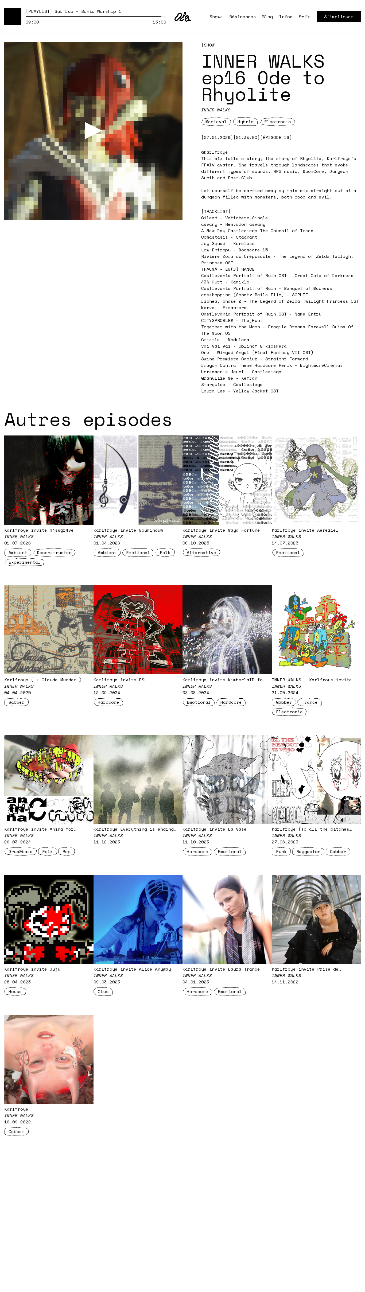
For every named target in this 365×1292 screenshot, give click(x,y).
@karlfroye (214, 152)
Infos (286, 16)
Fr (301, 16)
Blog (267, 16)
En (307, 16)
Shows (216, 16)
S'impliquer (339, 16)
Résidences (242, 16)
